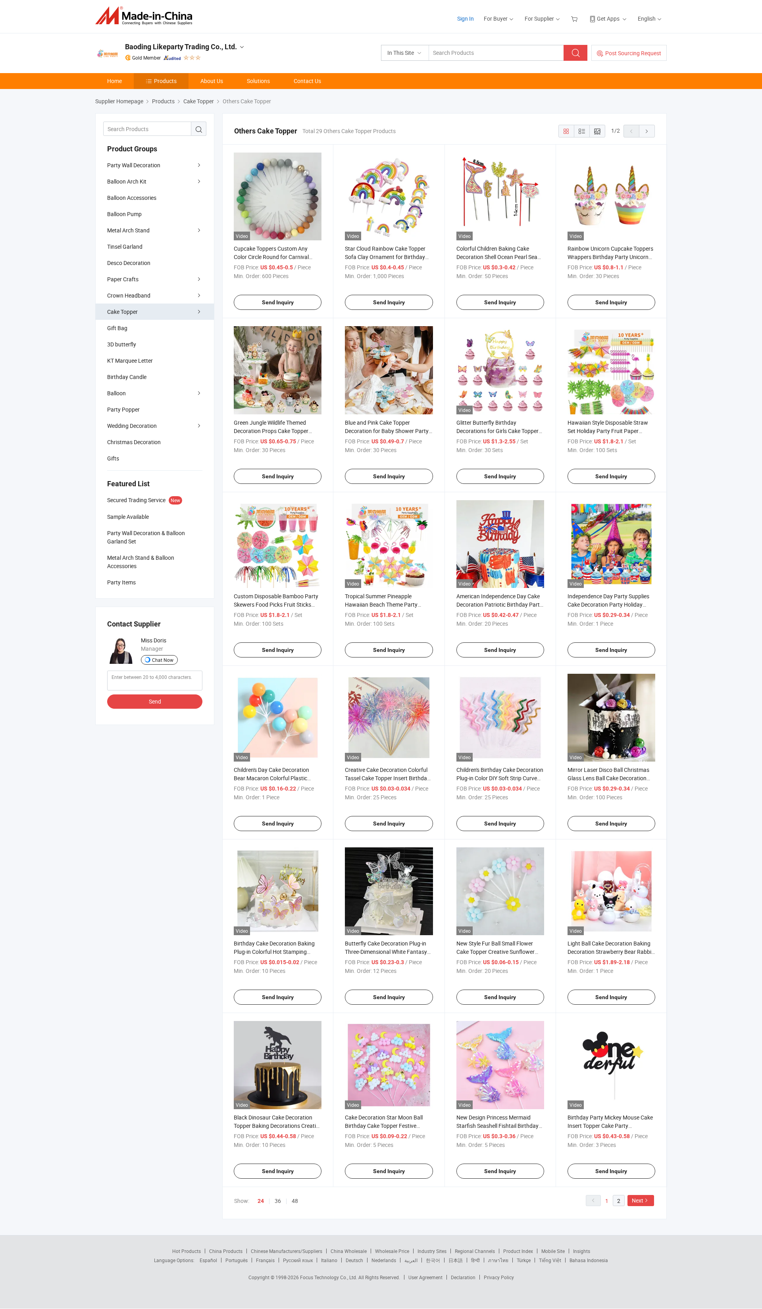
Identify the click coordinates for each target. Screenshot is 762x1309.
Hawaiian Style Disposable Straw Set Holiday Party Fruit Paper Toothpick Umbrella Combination (608, 431)
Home (114, 81)
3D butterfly (121, 344)
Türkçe (524, 1260)
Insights (581, 1251)
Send (155, 701)
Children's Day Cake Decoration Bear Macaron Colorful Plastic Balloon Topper (271, 778)
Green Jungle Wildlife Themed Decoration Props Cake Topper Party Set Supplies (271, 431)
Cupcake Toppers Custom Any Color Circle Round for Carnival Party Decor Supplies (271, 257)
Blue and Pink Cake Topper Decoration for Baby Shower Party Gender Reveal (387, 431)
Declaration (463, 1277)
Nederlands (383, 1260)
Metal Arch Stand (128, 230)
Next (637, 1200)
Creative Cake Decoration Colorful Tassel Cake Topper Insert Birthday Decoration (387, 778)
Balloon (116, 393)
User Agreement (425, 1277)
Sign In (465, 18)
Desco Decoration (128, 263)
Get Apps (608, 18)
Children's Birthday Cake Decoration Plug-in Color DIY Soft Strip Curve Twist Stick (499, 778)
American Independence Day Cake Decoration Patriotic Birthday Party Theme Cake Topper (499, 604)
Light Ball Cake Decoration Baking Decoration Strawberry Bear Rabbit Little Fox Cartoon (610, 952)
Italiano (329, 1260)
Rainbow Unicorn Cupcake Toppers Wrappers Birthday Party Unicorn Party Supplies (610, 257)
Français (265, 1260)
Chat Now (162, 660)
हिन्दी (475, 1260)
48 (295, 1201)
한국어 (433, 1260)
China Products (225, 1251)
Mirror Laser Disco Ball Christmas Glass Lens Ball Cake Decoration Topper (608, 778)
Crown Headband (128, 295)
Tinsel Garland (124, 246)
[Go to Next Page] (646, 131)
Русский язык (298, 1260)
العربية (411, 1260)
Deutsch (354, 1260)
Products (165, 81)
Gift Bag (117, 328)
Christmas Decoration (134, 442)
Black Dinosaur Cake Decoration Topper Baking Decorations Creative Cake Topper (277, 1126)
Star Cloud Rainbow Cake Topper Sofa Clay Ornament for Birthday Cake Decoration (385, 257)
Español (208, 1260)
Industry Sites (432, 1251)
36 (278, 1201)
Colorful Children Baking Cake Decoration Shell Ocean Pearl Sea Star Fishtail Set (496, 257)
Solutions (258, 81)
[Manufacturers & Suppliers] (146, 15)
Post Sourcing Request (633, 53)
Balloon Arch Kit (126, 181)
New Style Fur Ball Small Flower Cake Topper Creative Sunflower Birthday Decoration (495, 952)
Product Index (518, 1251)
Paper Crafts (123, 279)
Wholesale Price (392, 1251)
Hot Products (186, 1251)
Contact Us (307, 81)
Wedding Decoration (132, 425)
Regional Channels (475, 1251)
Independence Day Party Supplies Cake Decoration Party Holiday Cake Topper (608, 604)
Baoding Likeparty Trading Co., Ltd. (181, 47)
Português (236, 1260)
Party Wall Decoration (133, 165)
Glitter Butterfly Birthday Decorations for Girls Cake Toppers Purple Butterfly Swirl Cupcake (498, 431)
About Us (211, 81)
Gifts (113, 458)
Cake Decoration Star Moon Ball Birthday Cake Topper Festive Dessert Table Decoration (384, 1126)
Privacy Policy (499, 1277)
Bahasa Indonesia (589, 1260)
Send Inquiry (278, 302)
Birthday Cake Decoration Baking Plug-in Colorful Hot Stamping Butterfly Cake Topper (274, 952)
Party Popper (123, 409)
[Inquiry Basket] (575, 18)
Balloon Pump (124, 214)
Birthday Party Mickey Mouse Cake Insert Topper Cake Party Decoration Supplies (610, 1126)
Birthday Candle (126, 377)
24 (261, 1201)
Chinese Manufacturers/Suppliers (286, 1251)
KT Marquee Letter (130, 360)
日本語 (455, 1260)
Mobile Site (553, 1251)
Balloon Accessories (131, 197)
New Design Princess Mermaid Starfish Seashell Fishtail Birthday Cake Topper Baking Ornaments (497, 1126)
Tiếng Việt (550, 1260)
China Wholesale (349, 1251)
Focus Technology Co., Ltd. (329, 1277)
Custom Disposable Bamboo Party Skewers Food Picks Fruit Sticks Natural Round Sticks (276, 604)
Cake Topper (122, 311)
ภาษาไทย (498, 1260)
